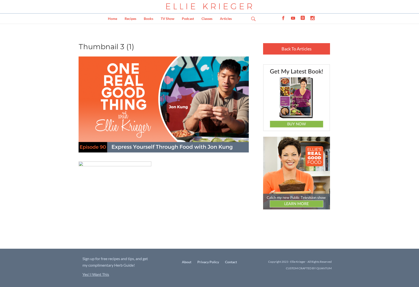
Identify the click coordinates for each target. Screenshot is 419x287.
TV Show (167, 18)
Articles (226, 18)
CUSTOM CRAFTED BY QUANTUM (309, 268)
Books (148, 18)
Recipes (130, 18)
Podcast (188, 18)
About (186, 262)
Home (112, 18)
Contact (231, 262)
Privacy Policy (208, 262)
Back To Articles (297, 48)
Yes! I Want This (95, 274)
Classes (206, 18)
